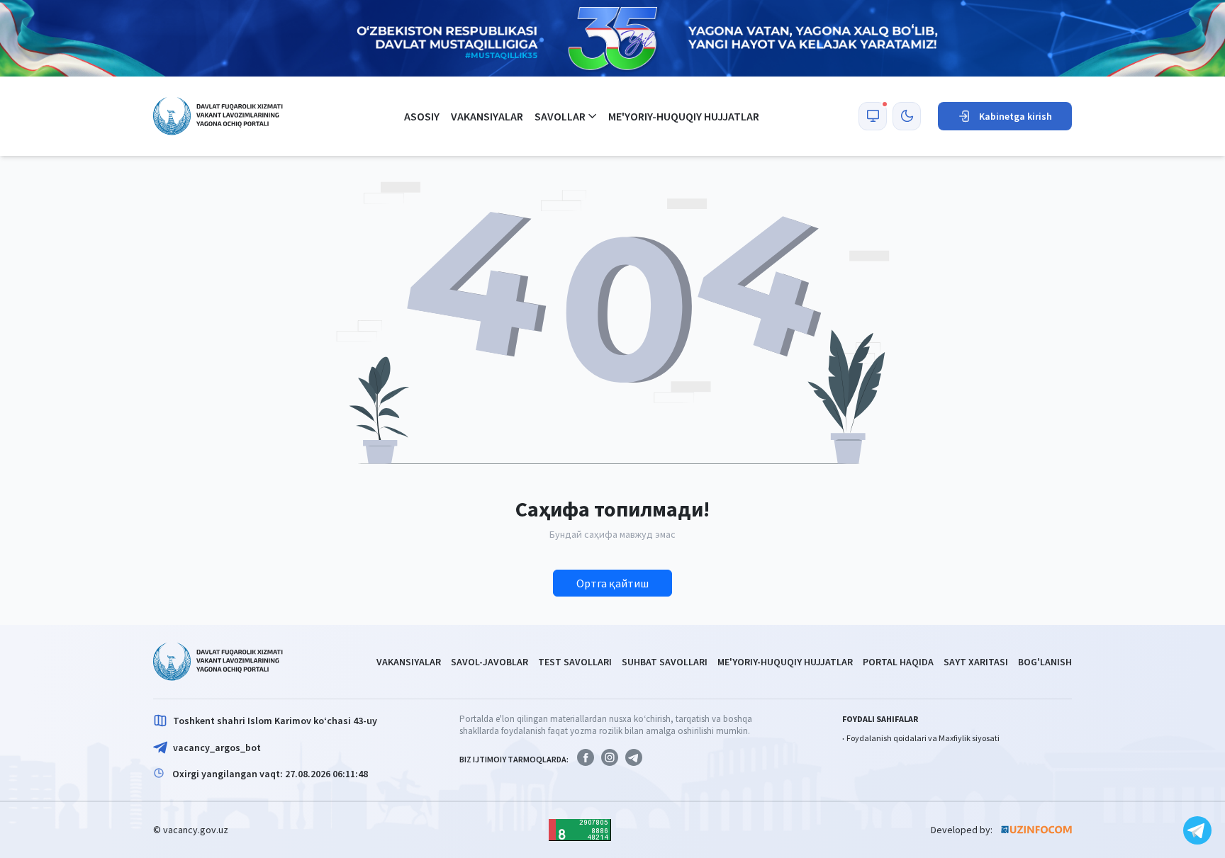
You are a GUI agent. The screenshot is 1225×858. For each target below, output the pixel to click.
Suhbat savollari (664, 661)
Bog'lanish (1045, 661)
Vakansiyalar (487, 116)
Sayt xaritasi (976, 661)
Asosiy (422, 116)
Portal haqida (898, 661)
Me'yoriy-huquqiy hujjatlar (683, 116)
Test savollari (575, 661)
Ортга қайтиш (612, 583)
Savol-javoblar (489, 661)
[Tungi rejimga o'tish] (907, 116)
